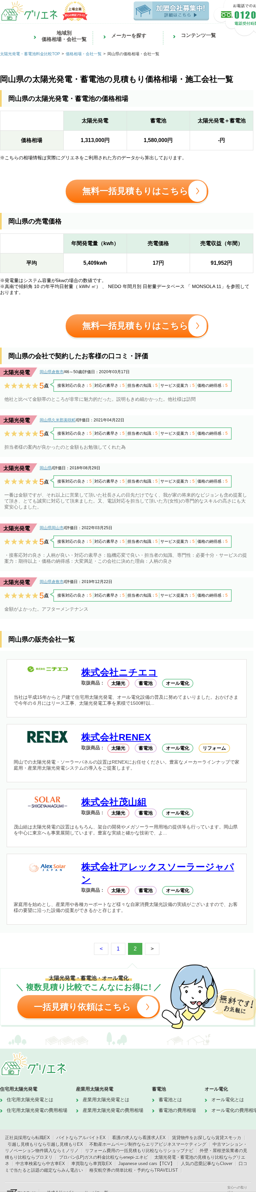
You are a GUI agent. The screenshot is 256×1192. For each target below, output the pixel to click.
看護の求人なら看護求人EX (139, 1137)
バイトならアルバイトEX (81, 1137)
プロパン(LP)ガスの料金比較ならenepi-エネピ (103, 1157)
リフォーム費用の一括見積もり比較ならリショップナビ (139, 1150)
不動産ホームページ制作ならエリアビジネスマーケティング (147, 1144)
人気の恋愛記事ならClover (206, 1163)
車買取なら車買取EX (91, 1163)
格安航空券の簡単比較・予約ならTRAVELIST (133, 1170)
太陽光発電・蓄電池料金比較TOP (30, 54)
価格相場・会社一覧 (84, 54)
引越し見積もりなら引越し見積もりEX (45, 1144)
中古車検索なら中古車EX (40, 1163)
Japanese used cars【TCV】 (146, 1163)
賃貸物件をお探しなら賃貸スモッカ (206, 1137)
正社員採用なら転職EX (27, 1137)
